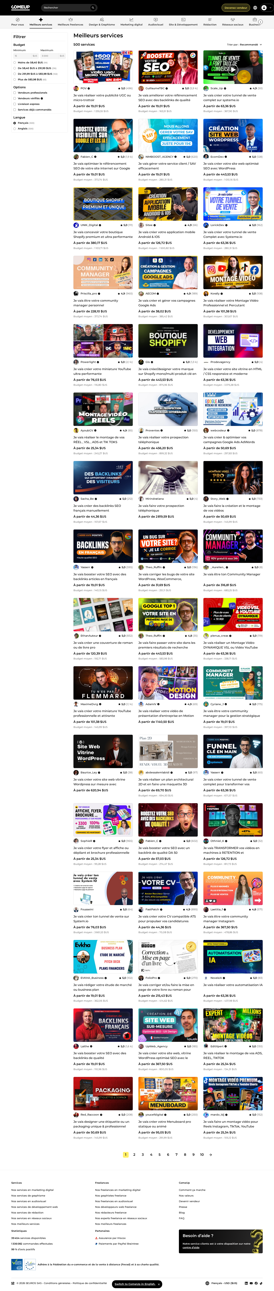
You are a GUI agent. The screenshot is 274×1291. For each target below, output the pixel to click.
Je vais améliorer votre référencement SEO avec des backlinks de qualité (167, 98)
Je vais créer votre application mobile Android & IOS (166, 234)
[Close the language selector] (158, 1284)
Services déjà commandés (34, 109)
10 (202, 1155)
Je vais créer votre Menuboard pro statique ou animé (164, 1124)
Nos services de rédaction (27, 1212)
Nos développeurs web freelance (116, 1206)
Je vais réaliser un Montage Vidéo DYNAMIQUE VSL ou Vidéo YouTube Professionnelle (230, 647)
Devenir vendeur (189, 1201)
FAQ (181, 1218)
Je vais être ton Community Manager (231, 574)
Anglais (26, 128)
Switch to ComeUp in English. (135, 1284)
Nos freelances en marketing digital (117, 1189)
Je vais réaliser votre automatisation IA (233, 985)
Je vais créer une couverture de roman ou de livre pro (103, 645)
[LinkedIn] (246, 1283)
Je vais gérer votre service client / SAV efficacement (167, 166)
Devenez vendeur (236, 7)
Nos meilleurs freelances (110, 1223)
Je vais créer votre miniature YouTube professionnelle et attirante (102, 713)
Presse (183, 1206)
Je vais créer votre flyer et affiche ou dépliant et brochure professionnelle (101, 850)
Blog (182, 1212)
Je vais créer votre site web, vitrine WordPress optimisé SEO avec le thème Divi (164, 1057)
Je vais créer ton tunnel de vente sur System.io (101, 919)
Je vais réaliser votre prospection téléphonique (163, 440)
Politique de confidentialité (90, 1282)
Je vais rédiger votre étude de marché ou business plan (102, 987)
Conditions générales (57, 1282)
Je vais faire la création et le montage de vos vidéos (231, 508)
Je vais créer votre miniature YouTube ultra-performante (102, 371)
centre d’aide (191, 1247)
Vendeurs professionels (32, 92)
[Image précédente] (142, 67)
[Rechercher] (93, 7)
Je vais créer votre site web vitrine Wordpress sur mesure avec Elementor (99, 784)
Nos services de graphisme (28, 1195)
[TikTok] (261, 1283)
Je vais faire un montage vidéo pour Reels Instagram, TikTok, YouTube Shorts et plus (230, 1126)
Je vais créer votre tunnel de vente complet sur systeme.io (229, 98)
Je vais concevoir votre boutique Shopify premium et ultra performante (103, 234)
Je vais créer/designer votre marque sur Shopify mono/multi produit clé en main (167, 373)
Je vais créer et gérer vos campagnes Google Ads (166, 303)
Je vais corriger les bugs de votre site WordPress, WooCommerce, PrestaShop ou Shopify (166, 579)
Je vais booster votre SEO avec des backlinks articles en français (99, 576)
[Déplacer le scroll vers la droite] (260, 22)
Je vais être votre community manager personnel (95, 303)
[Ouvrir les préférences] (255, 7)
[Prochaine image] (193, 67)
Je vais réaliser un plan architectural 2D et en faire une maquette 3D (165, 782)
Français (26, 122)
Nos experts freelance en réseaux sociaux (121, 1218)
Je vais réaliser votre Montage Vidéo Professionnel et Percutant (230, 303)
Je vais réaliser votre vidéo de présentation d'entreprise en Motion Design (166, 715)
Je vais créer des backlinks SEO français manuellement (97, 508)
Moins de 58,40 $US (33, 62)
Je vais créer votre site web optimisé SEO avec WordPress (231, 166)
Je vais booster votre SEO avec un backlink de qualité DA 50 (164, 850)
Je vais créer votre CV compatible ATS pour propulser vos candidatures (167, 919)
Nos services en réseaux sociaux (31, 1218)
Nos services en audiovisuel (28, 1201)
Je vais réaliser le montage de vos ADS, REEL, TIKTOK (233, 1055)
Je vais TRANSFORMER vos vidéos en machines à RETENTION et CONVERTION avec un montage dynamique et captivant (231, 855)
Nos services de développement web (34, 1206)
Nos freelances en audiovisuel (114, 1201)
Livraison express (29, 103)
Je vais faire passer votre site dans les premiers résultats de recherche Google (166, 647)
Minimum (19, 50)
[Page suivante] (210, 1155)
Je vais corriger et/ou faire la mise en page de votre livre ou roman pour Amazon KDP (166, 989)
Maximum (46, 50)
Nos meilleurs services (25, 1223)
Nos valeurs (186, 1195)
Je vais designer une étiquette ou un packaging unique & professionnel (101, 1124)
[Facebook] (256, 1283)
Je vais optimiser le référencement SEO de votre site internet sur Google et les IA (101, 168)
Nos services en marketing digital (32, 1189)
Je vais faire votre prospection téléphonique (161, 508)
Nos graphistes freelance (110, 1195)
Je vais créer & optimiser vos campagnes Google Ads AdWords (229, 440)
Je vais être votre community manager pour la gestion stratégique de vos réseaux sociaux (231, 715)
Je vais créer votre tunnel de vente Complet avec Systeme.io (229, 234)
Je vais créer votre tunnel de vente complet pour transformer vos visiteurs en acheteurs (229, 784)
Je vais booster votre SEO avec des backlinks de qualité (99, 1055)
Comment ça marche (192, 1189)
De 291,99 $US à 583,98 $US (38, 73)
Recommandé (249, 44)
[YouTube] (251, 1283)
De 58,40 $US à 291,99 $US (37, 68)
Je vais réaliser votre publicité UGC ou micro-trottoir (102, 98)
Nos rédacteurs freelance (111, 1212)
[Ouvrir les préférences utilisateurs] (270, 7)
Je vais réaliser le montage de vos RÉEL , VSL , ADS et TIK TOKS (98, 440)
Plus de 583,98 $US (32, 79)
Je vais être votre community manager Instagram (225, 919)
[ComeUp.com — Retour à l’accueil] (20, 7)
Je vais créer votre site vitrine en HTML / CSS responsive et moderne (232, 371)
